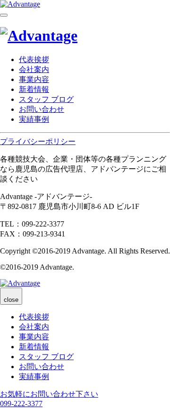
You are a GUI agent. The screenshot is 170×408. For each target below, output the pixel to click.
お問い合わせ (41, 109)
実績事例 (34, 119)
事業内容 (34, 79)
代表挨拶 (34, 59)
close (11, 299)
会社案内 (34, 69)
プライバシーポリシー (38, 141)
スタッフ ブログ (46, 99)
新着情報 (34, 89)
